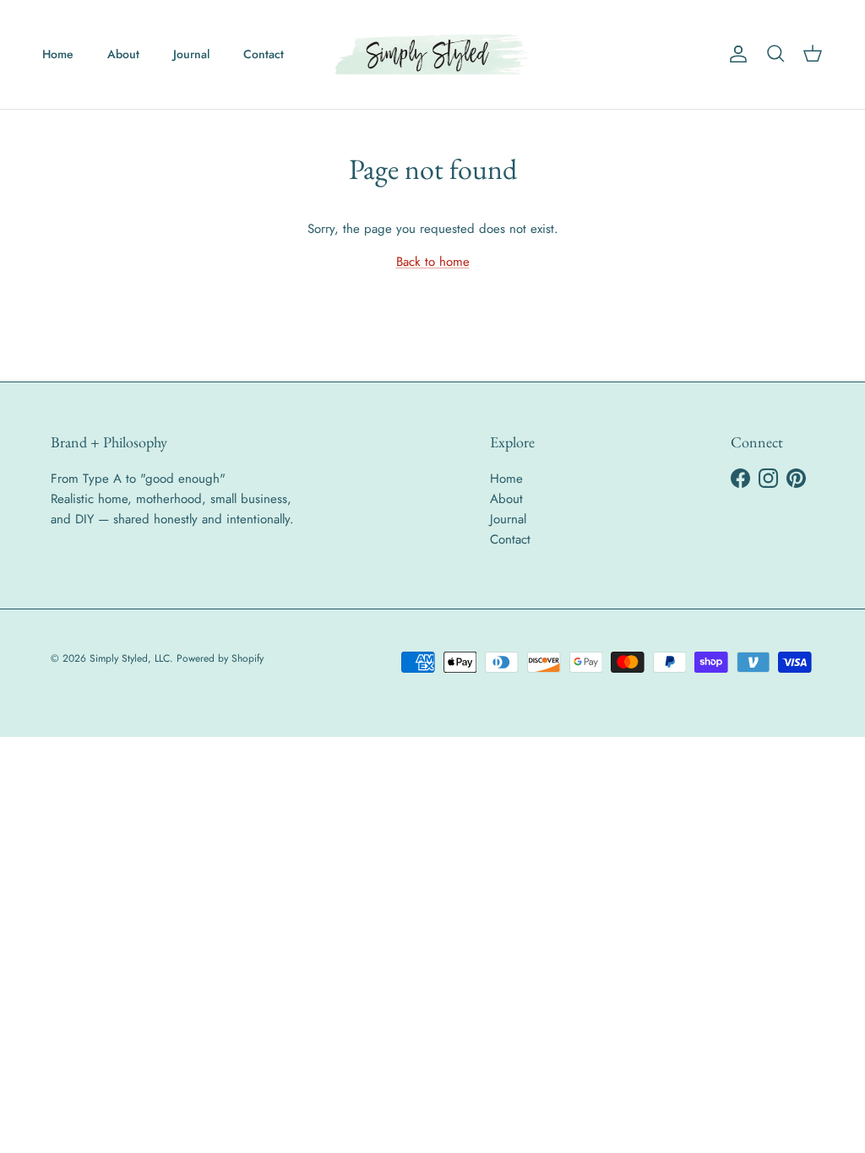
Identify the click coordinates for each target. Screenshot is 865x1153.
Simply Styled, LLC (130, 658)
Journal (191, 54)
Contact (263, 54)
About (123, 54)
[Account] (734, 54)
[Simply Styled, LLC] (432, 54)
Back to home (433, 261)
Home (57, 54)
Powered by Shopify (220, 658)
